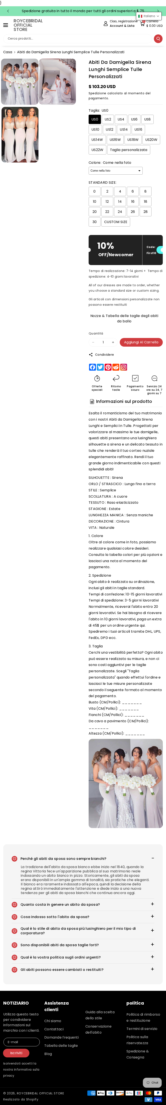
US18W (133, 139)
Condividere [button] (104, 354)
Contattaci (54, 1029)
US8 (147, 119)
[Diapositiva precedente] (8, 11)
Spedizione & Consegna (137, 1054)
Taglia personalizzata (128, 149)
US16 (138, 129)
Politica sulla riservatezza (137, 1039)
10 (94, 201)
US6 (134, 119)
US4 (121, 119)
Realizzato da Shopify (20, 1099)
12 (107, 201)
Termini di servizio (142, 1028)
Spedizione (97, 93)
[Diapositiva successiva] (158, 11)
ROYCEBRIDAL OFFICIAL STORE (40, 1093)
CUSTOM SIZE (115, 221)
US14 (124, 129)
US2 (108, 119)
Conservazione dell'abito (98, 1029)
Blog (48, 1053)
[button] (8, 25)
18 (145, 201)
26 (133, 211)
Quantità (96, 333)
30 (95, 221)
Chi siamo (52, 1020)
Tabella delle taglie (61, 1045)
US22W (97, 149)
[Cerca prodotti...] (158, 38)
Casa (7, 52)
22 (107, 211)
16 (133, 201)
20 (95, 211)
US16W (115, 139)
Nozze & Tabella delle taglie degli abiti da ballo (124, 318)
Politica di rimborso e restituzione (143, 1017)
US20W (151, 139)
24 (120, 211)
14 (120, 201)
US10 (95, 129)
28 (146, 211)
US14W (97, 139)
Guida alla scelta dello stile (100, 1015)
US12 (109, 129)
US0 (94, 119)
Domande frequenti (61, 1037)
